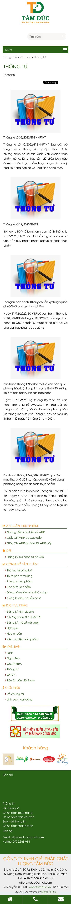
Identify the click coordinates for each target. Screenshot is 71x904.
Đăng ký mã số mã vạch (23, 622)
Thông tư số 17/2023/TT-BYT (20, 224)
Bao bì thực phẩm (19, 587)
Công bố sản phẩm (21, 564)
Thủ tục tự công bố (19, 570)
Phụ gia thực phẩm (19, 581)
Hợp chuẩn (14, 633)
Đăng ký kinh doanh (20, 611)
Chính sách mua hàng (17, 812)
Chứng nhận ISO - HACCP (24, 617)
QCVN (11, 674)
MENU (7, 49)
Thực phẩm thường (19, 576)
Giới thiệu (12, 687)
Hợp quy (12, 628)
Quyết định (14, 663)
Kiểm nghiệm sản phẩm (22, 639)
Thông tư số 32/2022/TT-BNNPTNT (24, 137)
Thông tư (12, 669)
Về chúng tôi (15, 694)
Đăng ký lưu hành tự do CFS (25, 557)
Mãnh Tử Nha (48, 891)
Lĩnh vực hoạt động (20, 699)
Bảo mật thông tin (14, 821)
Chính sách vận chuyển (18, 817)
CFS (8, 550)
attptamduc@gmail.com (27, 837)
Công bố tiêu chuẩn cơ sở (24, 598)
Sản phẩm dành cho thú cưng (27, 592)
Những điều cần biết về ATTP (26, 532)
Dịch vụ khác (16, 605)
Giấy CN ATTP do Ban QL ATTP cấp (29, 543)
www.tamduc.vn (40, 887)
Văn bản (13, 646)
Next (64, 759)
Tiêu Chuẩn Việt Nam (21, 680)
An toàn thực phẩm (21, 526)
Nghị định (13, 658)
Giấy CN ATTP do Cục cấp (24, 537)
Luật (10, 652)
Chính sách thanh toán (18, 825)
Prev (7, 759)
